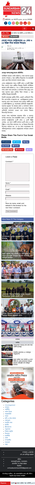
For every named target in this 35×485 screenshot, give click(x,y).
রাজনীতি (7, 436)
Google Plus (8, 150)
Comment (9, 162)
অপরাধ (7, 407)
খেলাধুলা (7, 420)
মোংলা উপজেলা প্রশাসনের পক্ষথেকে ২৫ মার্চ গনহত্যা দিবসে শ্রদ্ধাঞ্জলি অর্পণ (17, 314)
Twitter (17, 142)
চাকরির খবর (8, 422)
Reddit (16, 146)
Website (8, 196)
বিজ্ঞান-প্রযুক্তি (9, 431)
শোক (6, 438)
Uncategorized (10, 405)
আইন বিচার (8, 412)
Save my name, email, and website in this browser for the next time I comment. (15, 205)
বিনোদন (7, 433)
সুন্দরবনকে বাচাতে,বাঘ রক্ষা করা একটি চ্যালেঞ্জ (15, 237)
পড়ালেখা (7, 429)
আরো (6, 416)
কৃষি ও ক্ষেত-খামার (10, 418)
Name (8, 183)
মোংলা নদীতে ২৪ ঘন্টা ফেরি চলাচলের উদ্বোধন (15, 276)
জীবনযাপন (8, 427)
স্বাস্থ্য (6, 444)
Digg (26, 142)
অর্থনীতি (7, 409)
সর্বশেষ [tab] (17, 339)
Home (6, 36)
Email (7, 189)
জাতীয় (7, 425)
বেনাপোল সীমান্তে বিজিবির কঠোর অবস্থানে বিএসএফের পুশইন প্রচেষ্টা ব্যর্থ (16, 295)
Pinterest (20, 150)
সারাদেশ (7, 442)
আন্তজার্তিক (15, 36)
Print (29, 150)
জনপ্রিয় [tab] (17, 342)
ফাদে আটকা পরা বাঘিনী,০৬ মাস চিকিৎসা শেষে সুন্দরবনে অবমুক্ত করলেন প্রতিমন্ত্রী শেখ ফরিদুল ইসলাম (17, 256)
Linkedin (6, 146)
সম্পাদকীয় (8, 440)
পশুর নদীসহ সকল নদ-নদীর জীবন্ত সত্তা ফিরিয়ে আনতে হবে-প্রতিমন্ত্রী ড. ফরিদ (15, 334)
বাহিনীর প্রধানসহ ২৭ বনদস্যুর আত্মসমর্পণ (22, 353)
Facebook (6, 142)
